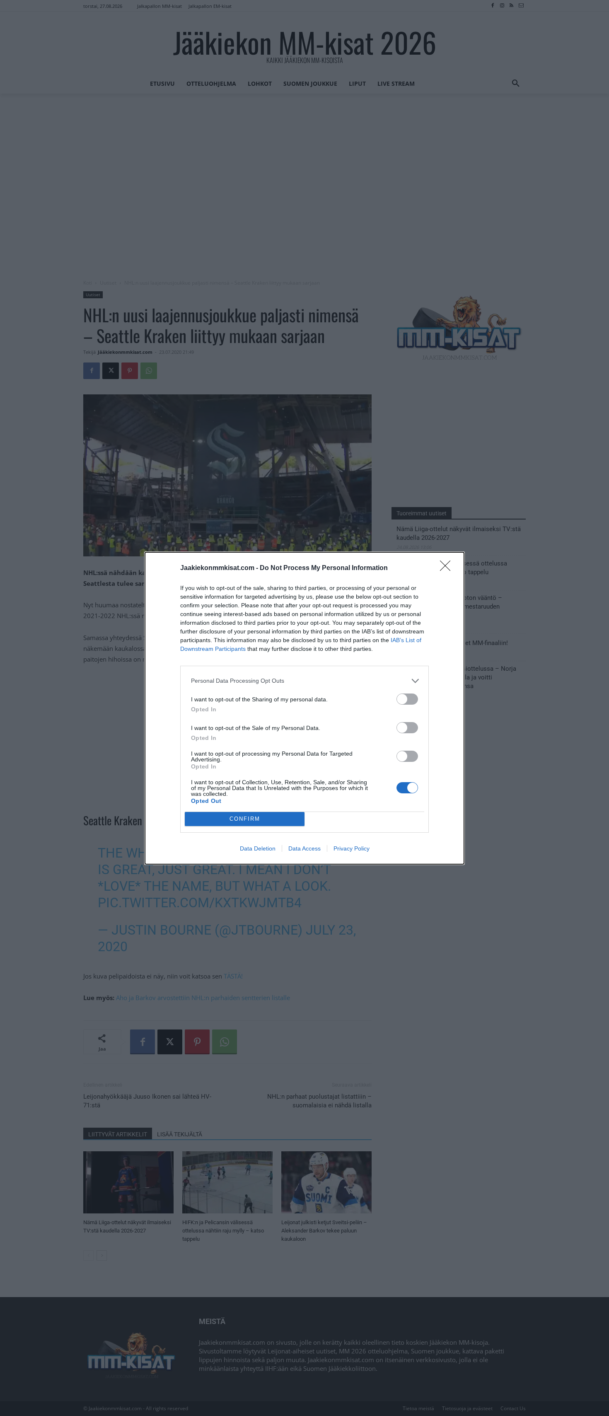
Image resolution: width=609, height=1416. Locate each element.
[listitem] (304, 681)
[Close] (448, 568)
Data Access (304, 848)
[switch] (407, 699)
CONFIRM (245, 819)
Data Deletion (258, 848)
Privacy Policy (352, 848)
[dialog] (304, 708)
